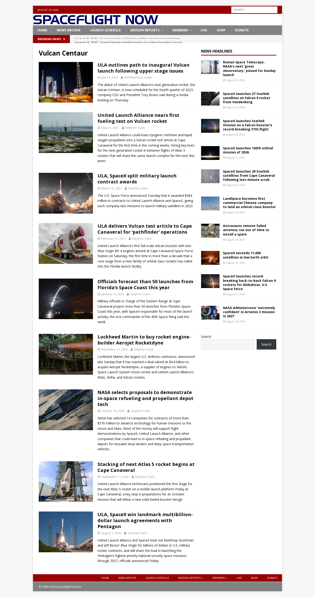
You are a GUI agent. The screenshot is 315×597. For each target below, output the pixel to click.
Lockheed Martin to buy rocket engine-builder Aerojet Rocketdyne (144, 340)
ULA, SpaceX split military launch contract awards (137, 179)
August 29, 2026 (235, 80)
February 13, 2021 (113, 238)
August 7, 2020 (111, 533)
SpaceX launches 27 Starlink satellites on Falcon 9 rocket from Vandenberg (246, 97)
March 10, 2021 (111, 188)
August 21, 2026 (235, 157)
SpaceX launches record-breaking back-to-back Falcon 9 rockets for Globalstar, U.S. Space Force (249, 282)
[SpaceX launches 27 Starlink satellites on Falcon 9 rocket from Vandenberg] (210, 99)
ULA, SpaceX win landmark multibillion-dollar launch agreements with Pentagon (145, 520)
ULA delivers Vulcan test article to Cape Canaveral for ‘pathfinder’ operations (145, 229)
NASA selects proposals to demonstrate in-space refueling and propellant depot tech (145, 398)
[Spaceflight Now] (95, 23)
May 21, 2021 (110, 128)
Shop (221, 30)
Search (206, 336)
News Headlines (216, 51)
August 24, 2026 (235, 134)
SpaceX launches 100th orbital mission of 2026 (248, 150)
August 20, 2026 (235, 185)
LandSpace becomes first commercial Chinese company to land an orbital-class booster (249, 202)
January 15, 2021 (112, 294)
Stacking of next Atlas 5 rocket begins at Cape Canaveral (146, 467)
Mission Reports (145, 30)
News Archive (69, 30)
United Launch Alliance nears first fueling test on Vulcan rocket (138, 118)
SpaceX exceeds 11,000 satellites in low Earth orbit (245, 255)
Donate (242, 30)
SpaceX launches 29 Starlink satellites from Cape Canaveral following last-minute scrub (249, 175)
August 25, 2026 (235, 107)
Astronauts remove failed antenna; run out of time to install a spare (246, 230)
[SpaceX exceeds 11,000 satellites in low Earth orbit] (210, 258)
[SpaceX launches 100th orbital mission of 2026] (210, 153)
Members (180, 30)
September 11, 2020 (115, 477)
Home (42, 30)
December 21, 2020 (114, 349)
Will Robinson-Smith (138, 77)
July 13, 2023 (109, 77)
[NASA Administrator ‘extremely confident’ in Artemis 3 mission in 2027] (210, 313)
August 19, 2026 (235, 212)
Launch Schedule (105, 30)
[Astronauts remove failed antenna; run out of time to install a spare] (210, 231)
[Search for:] (254, 9)
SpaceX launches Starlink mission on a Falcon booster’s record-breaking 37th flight (247, 125)
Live (204, 30)
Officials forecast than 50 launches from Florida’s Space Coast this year (145, 284)
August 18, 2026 (235, 239)
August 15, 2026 (235, 294)
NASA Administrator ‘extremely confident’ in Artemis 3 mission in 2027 (249, 312)
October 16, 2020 (112, 411)
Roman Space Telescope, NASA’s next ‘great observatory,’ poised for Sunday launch (249, 68)
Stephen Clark (135, 128)
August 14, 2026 (235, 321)
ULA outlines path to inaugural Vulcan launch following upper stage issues (144, 68)
